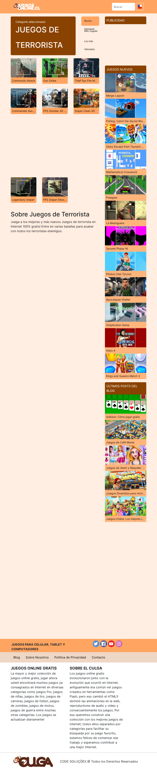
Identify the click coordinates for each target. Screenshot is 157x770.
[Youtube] (111, 643)
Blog (16, 657)
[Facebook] (103, 643)
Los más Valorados (89, 43)
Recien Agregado (89, 22)
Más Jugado (90, 31)
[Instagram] (119, 643)
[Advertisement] (55, 146)
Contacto (98, 657)
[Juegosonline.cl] (26, 6)
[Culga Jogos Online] (33, 761)
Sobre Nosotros (37, 657)
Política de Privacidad (70, 657)
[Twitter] (96, 643)
